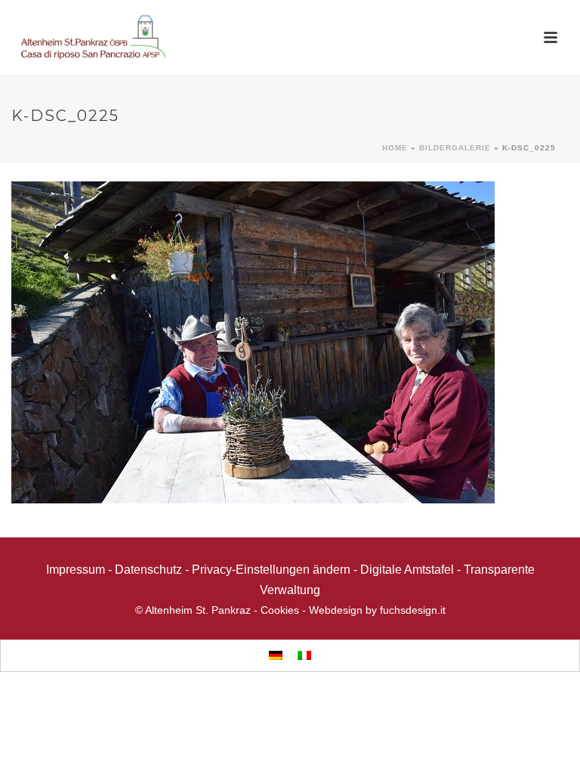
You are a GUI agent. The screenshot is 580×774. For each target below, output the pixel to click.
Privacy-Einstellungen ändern (271, 569)
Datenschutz (148, 569)
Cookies (280, 610)
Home (395, 148)
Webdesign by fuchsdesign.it (377, 610)
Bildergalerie (455, 148)
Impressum (75, 569)
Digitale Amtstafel (407, 569)
